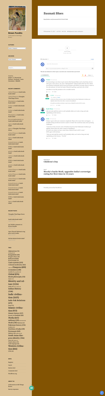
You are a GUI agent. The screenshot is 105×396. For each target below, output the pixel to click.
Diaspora (19, 267)
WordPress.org (12, 373)
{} (64, 68)
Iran (11, 305)
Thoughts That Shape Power (16, 214)
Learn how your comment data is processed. (69, 71)
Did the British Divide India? (16, 238)
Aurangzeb (11, 253)
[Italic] (49, 68)
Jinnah (11, 315)
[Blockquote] (59, 68)
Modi (12, 323)
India (11, 286)
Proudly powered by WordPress (53, 187)
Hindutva (11, 278)
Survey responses (13, 389)
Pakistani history (17, 325)
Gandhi (11, 272)
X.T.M (10, 146)
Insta (21, 79)
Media (13, 318)
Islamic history (15, 313)
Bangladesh (14, 255)
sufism (10, 340)
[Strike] (53, 68)
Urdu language (13, 343)
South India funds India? (15, 121)
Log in (10, 365)
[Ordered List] (55, 68)
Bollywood (13, 258)
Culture (10, 267)
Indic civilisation (78, 31)
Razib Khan (49, 109)
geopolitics (18, 272)
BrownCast (18, 77)
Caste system (15, 263)
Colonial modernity (17, 265)
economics (14, 270)
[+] (67, 68)
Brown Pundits (15, 33)
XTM (11, 351)
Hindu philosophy (16, 277)
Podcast (10, 79)
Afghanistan (13, 251)
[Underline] (51, 68)
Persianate (14, 331)
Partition (11, 327)
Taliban (16, 340)
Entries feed (11, 368)
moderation (22, 320)
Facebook (16, 79)
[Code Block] (61, 68)
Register (10, 362)
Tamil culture (13, 342)
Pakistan (21, 323)
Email (10, 77)
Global (13, 274)
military (13, 320)
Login (92, 59)
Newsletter (11, 81)
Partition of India (16, 329)
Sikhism (12, 333)
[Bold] (47, 68)
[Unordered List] (57, 68)
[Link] (63, 68)
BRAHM (18, 81)
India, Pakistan (17, 286)
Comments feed (12, 370)
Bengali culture (14, 256)
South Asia (19, 333)
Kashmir (19, 315)
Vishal (58, 97)
